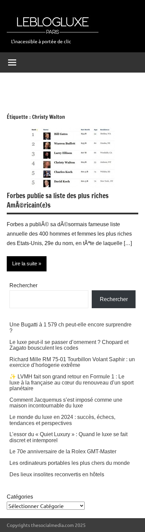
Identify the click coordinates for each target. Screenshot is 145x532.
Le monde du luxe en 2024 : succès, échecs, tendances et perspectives (62, 420)
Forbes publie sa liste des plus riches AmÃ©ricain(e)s (58, 200)
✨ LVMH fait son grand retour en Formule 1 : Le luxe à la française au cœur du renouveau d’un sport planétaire (71, 382)
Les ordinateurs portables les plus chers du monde (69, 463)
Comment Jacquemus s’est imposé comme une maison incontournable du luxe (65, 403)
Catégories (20, 497)
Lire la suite (24, 263)
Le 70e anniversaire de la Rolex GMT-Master (62, 451)
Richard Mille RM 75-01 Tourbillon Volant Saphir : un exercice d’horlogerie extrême (72, 362)
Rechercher (23, 285)
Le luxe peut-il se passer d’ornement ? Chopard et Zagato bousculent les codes (68, 345)
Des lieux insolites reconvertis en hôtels (56, 474)
